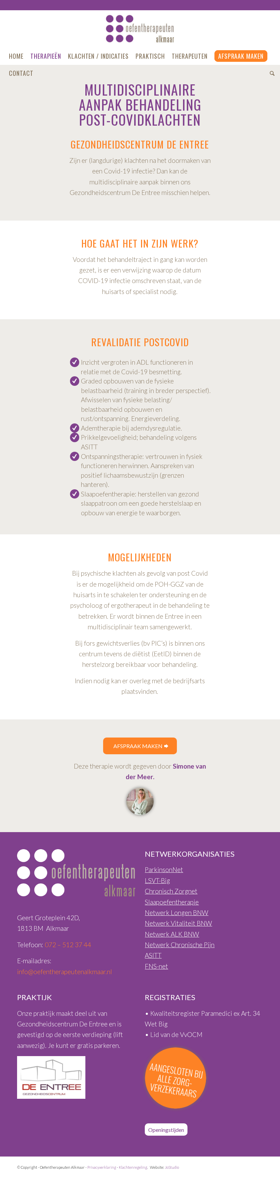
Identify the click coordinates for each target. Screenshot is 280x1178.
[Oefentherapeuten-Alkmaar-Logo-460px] (140, 28)
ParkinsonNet (164, 869)
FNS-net (156, 966)
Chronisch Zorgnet (171, 891)
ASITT (153, 955)
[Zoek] (270, 73)
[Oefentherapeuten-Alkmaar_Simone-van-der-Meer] (140, 801)
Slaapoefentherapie (172, 902)
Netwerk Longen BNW (176, 912)
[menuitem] (16, 56)
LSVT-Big (157, 880)
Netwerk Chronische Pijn (179, 945)
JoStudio (172, 1167)
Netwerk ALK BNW (172, 934)
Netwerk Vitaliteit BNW (178, 923)
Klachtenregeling (133, 1167)
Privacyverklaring (101, 1167)
